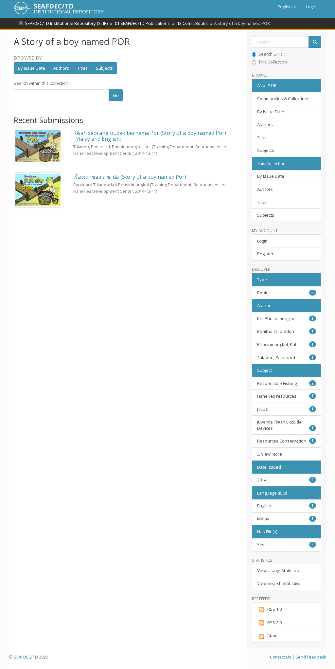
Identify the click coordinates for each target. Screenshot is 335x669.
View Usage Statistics (278, 570)
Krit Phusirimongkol (285, 318)
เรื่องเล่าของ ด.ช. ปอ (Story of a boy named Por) (129, 176)
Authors (61, 68)
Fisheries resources (285, 396)
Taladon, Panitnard (285, 357)
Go (116, 95)
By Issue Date (31, 68)
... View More (269, 454)
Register (265, 254)
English (285, 506)
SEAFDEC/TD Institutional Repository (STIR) (66, 23)
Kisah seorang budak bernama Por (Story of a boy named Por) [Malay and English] (149, 135)
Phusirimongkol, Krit (285, 344)
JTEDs (285, 409)
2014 (285, 480)
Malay (285, 519)
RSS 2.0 (274, 622)
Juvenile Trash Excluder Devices (285, 425)
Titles (82, 68)
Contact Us (280, 657)
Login (262, 241)
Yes (285, 545)
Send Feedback (310, 657)
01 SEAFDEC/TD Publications (142, 23)
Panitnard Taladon (285, 331)
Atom (272, 636)
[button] (287, 6)
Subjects (104, 68)
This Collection (272, 62)
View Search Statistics (278, 583)
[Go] (315, 42)
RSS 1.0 (274, 609)
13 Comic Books (192, 23)
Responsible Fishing (285, 383)
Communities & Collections (283, 98)
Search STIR (270, 54)
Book (285, 293)
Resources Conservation (285, 441)
